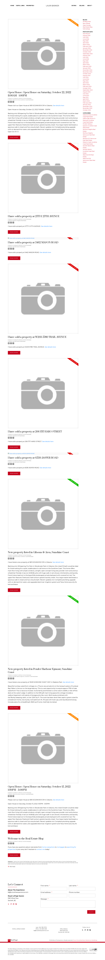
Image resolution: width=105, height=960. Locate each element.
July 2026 (85, 37)
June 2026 (86, 39)
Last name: (73, 885)
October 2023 (87, 88)
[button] (8, 904)
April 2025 (86, 62)
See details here (58, 105)
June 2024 (86, 79)
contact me (41, 849)
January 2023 (87, 104)
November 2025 (87, 50)
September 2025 (88, 53)
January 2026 (87, 48)
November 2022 (87, 108)
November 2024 (87, 72)
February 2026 (87, 46)
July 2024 (85, 77)
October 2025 (87, 52)
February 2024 (87, 86)
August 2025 (86, 55)
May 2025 (85, 61)
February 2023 (87, 103)
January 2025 (87, 68)
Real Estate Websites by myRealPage (88, 940)
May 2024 (85, 81)
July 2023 (85, 93)
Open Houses (87, 25)
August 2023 (86, 92)
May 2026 (85, 41)
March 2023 (86, 101)
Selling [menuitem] (81, 5)
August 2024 (86, 75)
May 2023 (85, 97)
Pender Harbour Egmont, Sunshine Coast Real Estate (25, 676)
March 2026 (86, 44)
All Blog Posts (87, 21)
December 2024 (87, 70)
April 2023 (86, 99)
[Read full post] (43, 55)
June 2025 (86, 59)
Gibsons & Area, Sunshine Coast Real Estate (23, 99)
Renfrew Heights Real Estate (19, 220)
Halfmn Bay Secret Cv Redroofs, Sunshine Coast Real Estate (41, 861)
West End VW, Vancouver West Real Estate (89, 160)
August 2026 (86, 35)
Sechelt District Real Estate (19, 246)
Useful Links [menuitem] (20, 5)
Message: (44, 899)
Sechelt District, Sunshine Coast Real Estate (88, 151)
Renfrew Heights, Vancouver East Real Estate (24, 862)
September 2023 (88, 90)
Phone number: (74, 892)
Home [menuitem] (12, 5)
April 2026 (86, 42)
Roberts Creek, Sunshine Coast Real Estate (56, 862)
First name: (45, 885)
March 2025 (86, 64)
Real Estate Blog (87, 27)
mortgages (61, 847)
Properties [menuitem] (30, 5)
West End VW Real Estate (19, 435)
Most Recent (86, 33)
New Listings (86, 23)
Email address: (46, 892)
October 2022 (87, 110)
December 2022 (87, 106)
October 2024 (87, 73)
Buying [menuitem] (74, 5)
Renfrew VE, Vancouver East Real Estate (40, 862)
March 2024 (86, 84)
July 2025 (85, 57)
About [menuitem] (89, 5)
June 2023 (86, 95)
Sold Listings (86, 29)
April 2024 (86, 82)
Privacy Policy (76, 940)
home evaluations (48, 847)
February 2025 (87, 66)
